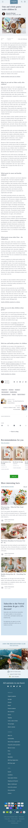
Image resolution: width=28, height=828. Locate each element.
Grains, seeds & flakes (13, 720)
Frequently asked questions (14, 744)
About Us (10, 735)
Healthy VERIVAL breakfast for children (10, 302)
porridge (15, 322)
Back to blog (14, 431)
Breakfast (17, 389)
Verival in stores (11, 747)
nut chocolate (18, 324)
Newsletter (10, 757)
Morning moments (6, 394)
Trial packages (11, 723)
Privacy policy (7, 818)
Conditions (10, 774)
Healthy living (13, 392)
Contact (9, 793)
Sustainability (11, 738)
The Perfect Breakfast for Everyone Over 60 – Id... (13, 541)
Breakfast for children (10, 39)
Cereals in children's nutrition (17, 220)
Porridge (10, 699)
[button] (2, 1)
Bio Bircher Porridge (18, 462)
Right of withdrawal (12, 784)
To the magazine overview (7, 486)
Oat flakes (3, 57)
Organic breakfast (12, 696)
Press (9, 750)
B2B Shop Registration (13, 760)
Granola (9, 702)
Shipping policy (22, 818)
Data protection (11, 790)
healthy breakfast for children (15, 46)
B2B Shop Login (11, 763)
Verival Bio (2, 39)
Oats (2, 87)
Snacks (9, 714)
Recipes (14, 394)
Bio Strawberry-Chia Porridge (6, 462)
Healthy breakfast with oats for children (10, 76)
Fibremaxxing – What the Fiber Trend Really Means (12, 508)
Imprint (9, 771)
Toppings (10, 717)
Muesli (9, 705)
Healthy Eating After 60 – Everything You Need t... (13, 575)
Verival (8, 816)
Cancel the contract (12, 787)
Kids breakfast (5, 392)
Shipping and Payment (13, 781)
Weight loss (4, 389)
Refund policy (21, 816)
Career (9, 753)
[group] (11, 659)
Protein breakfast (12, 708)
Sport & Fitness (21, 394)
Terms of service (14, 818)
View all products (5, 442)
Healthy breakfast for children (8, 374)
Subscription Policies (12, 777)
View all (14, 476)
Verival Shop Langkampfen (14, 741)
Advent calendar (11, 727)
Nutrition (11, 389)
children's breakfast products (13, 363)
